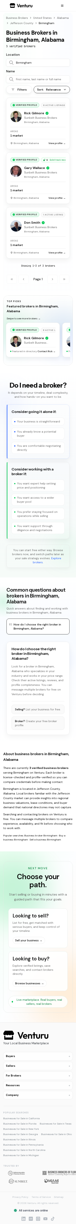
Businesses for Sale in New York (21, 1129)
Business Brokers (17, 18)
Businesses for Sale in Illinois (19, 1139)
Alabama (63, 18)
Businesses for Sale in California (21, 1118)
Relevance (49, 89)
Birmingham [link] (46, 23)
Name (10, 71)
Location (13, 54)
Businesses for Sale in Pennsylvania (23, 1144)
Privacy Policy (20, 1197)
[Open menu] (62, 6)
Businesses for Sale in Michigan (21, 1155)
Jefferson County (21, 23)
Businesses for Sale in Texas (56, 1123)
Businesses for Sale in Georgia (20, 1134)
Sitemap (59, 1197)
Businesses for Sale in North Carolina (24, 1150)
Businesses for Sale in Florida (19, 1123)
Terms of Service (41, 1197)
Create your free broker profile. (36, 723)
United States (42, 18)
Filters (22, 89)
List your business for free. (38, 709)
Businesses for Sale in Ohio (56, 1134)
